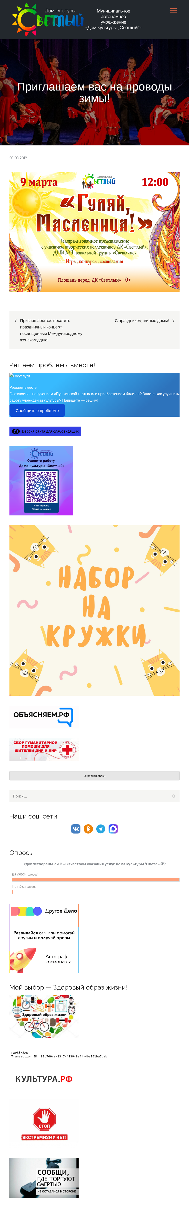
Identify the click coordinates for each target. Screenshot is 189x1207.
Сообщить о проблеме (37, 410)
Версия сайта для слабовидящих (49, 431)
